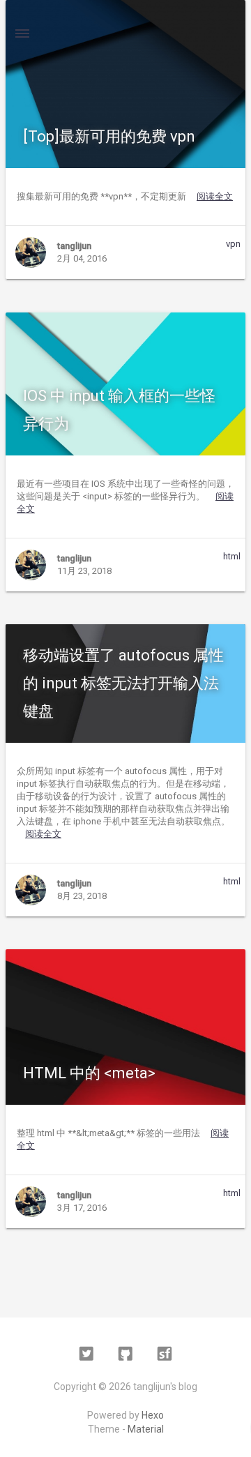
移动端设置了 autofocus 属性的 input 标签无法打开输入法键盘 (123, 683)
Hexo (153, 1415)
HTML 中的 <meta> (89, 1073)
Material (146, 1429)
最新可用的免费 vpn (109, 136)
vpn (233, 244)
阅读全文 (215, 196)
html (232, 556)
